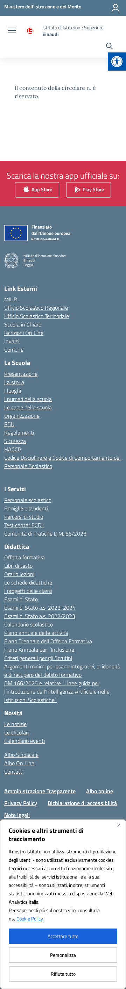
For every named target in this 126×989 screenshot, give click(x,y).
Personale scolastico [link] (27, 500)
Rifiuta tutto (63, 973)
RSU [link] (9, 424)
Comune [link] (13, 349)
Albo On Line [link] (19, 763)
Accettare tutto (63, 936)
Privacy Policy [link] (20, 803)
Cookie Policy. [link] (30, 918)
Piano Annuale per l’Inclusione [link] (39, 649)
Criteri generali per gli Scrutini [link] (38, 658)
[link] (117, 61)
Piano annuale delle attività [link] (36, 633)
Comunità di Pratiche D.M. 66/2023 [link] (45, 533)
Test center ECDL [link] (24, 525)
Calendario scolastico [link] (28, 624)
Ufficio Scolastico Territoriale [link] (36, 316)
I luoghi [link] (12, 390)
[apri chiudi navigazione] (12, 31)
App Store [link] (41, 189)
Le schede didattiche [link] (28, 582)
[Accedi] (115, 8)
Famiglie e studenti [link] (26, 508)
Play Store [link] (93, 189)
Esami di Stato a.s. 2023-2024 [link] (40, 607)
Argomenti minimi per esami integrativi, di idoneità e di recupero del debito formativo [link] (62, 670)
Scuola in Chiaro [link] (22, 324)
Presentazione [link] (20, 374)
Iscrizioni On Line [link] (23, 333)
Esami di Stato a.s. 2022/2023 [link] (39, 616)
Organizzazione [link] (22, 415)
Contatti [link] (13, 771)
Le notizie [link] (15, 724)
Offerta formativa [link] (24, 557)
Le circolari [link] (16, 732)
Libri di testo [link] (18, 565)
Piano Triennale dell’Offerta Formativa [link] (48, 641)
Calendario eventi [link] (24, 741)
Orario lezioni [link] (19, 574)
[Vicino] (118, 825)
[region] (63, 904)
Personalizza (63, 955)
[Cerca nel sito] (109, 46)
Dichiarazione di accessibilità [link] (82, 803)
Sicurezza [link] (15, 441)
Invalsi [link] (11, 341)
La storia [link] (14, 382)
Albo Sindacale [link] (21, 755)
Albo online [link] (99, 791)
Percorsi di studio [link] (23, 517)
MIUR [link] (10, 299)
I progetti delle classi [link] (28, 591)
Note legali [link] (17, 815)
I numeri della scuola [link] (28, 399)
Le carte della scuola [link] (28, 407)
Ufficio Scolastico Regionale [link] (36, 307)
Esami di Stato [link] (21, 599)
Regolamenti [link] (19, 432)
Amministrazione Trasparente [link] (40, 791)
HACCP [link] (12, 449)
